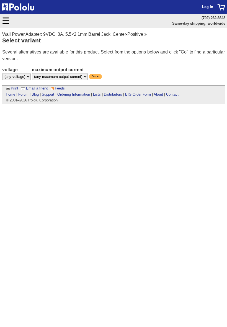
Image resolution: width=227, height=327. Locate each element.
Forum (23, 94)
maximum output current (58, 69)
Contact (172, 94)
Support (48, 94)
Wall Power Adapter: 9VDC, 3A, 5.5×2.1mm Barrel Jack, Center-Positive (72, 34)
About (158, 94)
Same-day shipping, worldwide (198, 23)
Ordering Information (73, 94)
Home (10, 94)
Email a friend (37, 88)
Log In (207, 7)
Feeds (60, 88)
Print (14, 88)
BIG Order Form (138, 94)
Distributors (113, 94)
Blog (35, 94)
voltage (10, 69)
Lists (97, 94)
